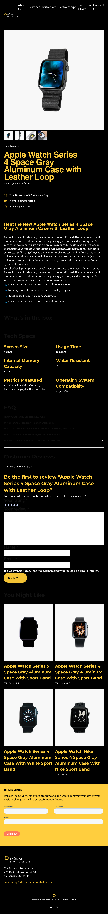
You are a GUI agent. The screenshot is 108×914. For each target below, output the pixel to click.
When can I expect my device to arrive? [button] (32, 440)
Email (10, 559)
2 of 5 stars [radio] (8, 505)
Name (11, 547)
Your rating (15, 500)
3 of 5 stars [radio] (11, 505)
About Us (22, 7)
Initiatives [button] (49, 7)
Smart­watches (12, 146)
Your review (16, 509)
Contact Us (98, 7)
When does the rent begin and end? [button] (30, 422)
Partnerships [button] (67, 7)
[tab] (8, 135)
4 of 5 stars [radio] (14, 505)
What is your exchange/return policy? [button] (32, 434)
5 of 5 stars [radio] (17, 505)
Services (34, 7)
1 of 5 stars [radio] (5, 505)
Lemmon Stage (84, 7)
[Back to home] (11, 15)
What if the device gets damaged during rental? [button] (39, 428)
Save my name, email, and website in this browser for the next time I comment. (53, 570)
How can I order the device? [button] (24, 416)
